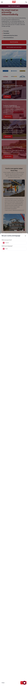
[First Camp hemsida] (14, 2)
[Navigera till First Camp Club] (2, 2)
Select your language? (7, 246)
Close (3, 682)
